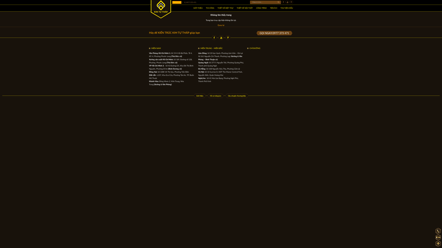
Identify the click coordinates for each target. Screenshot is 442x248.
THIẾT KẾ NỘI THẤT (245, 8)
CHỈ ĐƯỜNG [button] (255, 48)
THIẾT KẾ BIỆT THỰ (225, 8)
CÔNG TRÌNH (261, 8)
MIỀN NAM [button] (156, 48)
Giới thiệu (199, 96)
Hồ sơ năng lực (215, 96)
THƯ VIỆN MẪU (287, 8)
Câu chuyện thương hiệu (237, 96)
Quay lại (221, 25)
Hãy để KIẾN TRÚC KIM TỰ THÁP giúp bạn (174, 32)
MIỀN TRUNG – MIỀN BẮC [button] (212, 48)
